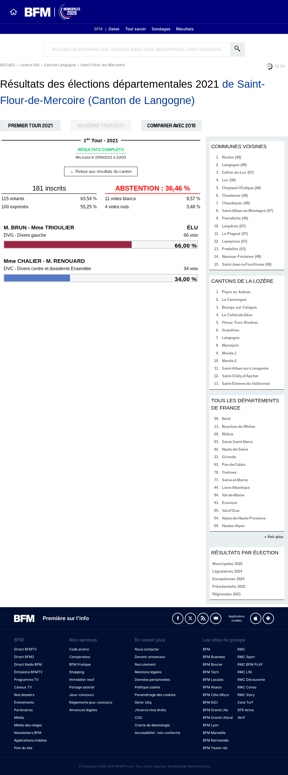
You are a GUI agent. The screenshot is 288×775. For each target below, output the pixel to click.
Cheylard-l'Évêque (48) (241, 188)
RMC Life (244, 672)
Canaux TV (23, 687)
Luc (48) (229, 180)
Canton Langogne (60, 64)
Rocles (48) (231, 157)
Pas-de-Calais (234, 464)
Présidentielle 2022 (228, 586)
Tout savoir (135, 28)
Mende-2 (229, 361)
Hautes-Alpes (233, 526)
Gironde (229, 457)
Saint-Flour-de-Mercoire (102, 64)
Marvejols (230, 345)
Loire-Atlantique (236, 487)
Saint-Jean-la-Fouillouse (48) (246, 264)
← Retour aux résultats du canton (101, 171)
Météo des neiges (28, 725)
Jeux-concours (81, 695)
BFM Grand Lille (215, 710)
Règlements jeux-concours (90, 702)
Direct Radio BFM (28, 664)
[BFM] (13, 12)
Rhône (227, 434)
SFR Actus (245, 710)
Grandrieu (230, 330)
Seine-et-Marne (235, 480)
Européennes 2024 (228, 579)
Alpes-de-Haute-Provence (244, 518)
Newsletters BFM (27, 733)
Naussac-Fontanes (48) (241, 256)
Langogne (230, 338)
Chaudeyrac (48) (236, 203)
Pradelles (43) (234, 249)
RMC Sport (246, 657)
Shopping (76, 672)
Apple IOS (255, 618)
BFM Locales (213, 679)
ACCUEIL (7, 64)
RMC (241, 649)
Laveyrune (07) (234, 241)
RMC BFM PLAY (250, 664)
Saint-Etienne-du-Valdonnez (246, 383)
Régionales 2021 (226, 594)
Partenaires (23, 710)
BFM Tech (211, 672)
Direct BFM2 (24, 657)
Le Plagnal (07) (235, 234)
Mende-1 (229, 353)
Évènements (24, 702)
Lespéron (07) (234, 226)
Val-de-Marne (233, 495)
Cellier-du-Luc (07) (238, 172)
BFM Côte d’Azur (216, 695)
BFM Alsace (212, 687)
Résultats (185, 28)
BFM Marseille (214, 733)
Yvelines (229, 472)
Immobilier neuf (81, 679)
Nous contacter (147, 649)
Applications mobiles (30, 740)
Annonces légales (83, 710)
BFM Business (214, 657)
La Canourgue (234, 299)
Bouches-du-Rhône (238, 426)
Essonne (229, 503)
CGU (138, 717)
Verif (241, 717)
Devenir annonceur (150, 657)
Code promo (79, 649)
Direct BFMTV (25, 649)
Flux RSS (203, 618)
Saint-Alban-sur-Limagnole (245, 368)
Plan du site (23, 748)
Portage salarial (81, 687)
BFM (98, 28)
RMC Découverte (251, 679)
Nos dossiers (24, 695)
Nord (226, 419)
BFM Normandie (216, 740)
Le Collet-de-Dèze (237, 315)
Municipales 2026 (227, 564)
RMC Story (246, 695)
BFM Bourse (212, 664)
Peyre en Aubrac (236, 292)
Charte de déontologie (152, 725)
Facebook (177, 618)
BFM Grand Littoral (218, 717)
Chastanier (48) (235, 195)
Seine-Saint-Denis (237, 442)
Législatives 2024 (227, 571)
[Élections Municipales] (49, 12)
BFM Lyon (211, 725)
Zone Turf (245, 702)
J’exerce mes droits (150, 710)
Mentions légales (148, 672)
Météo (19, 717)
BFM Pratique (80, 664)
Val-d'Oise (230, 511)
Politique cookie (147, 687)
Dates (114, 28)
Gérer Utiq (143, 702)
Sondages (161, 28)
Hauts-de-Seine (235, 449)
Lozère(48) (30, 64)
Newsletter (215, 618)
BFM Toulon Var (215, 748)
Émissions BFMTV (28, 672)
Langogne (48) (234, 165)
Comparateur (80, 657)
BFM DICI (210, 702)
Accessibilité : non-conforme (157, 733)
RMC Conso (246, 687)
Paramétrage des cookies (155, 695)
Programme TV (26, 679)
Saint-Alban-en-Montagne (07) (247, 211)
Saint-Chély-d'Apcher (240, 376)
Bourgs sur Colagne (239, 307)
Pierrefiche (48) (235, 218)
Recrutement (145, 664)
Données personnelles (152, 679)
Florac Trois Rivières (240, 322)
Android (268, 618)
